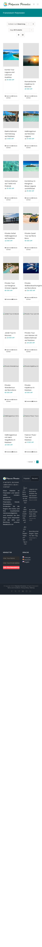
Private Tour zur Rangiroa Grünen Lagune (11, 285)
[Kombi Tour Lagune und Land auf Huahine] (11, 55)
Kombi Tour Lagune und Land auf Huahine (9, 73)
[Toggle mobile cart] (34, 4)
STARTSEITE (7, 482)
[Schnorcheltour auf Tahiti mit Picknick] (11, 166)
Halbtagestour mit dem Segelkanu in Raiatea (11, 439)
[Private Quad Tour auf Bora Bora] (31, 218)
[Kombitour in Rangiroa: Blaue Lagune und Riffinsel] (31, 166)
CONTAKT (6, 487)
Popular (27, 478)
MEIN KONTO (8, 485)
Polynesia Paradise (20, 586)
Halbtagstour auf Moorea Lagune (30, 134)
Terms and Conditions (13, 588)
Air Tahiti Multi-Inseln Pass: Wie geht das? (33, 513)
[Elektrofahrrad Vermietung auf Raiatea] (11, 116)
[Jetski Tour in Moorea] (11, 318)
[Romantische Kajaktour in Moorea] (31, 60)
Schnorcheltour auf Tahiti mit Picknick (11, 183)
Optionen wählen (8, 97)
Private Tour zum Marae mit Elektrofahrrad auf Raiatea (31, 336)
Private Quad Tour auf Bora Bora (30, 236)
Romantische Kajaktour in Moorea (30, 84)
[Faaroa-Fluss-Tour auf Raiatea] (31, 420)
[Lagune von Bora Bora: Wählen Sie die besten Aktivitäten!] (25, 494)
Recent (35, 478)
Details (15, 96)
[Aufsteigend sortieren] (33, 24)
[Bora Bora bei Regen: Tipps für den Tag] (25, 535)
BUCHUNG (15, 482)
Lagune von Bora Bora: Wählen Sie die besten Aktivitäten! (33, 493)
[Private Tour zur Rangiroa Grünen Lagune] (11, 268)
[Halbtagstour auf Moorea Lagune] (31, 116)
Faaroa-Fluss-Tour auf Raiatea (31, 437)
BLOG (16, 485)
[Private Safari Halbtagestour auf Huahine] (11, 218)
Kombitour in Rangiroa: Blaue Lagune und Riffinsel (30, 185)
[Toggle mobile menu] (38, 4)
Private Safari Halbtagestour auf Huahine (11, 236)
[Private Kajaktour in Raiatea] (31, 370)
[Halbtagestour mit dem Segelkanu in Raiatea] (11, 420)
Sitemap (32, 588)
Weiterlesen (8, 299)
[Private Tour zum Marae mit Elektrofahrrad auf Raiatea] (31, 318)
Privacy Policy (25, 588)
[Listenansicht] (23, 35)
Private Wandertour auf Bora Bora (10, 387)
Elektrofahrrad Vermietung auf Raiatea (11, 134)
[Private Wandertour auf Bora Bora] (11, 370)
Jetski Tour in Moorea (10, 334)
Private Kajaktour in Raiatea (29, 387)
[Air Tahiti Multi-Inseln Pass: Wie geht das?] (25, 514)
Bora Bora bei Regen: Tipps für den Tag (33, 533)
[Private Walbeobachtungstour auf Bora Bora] (31, 268)
